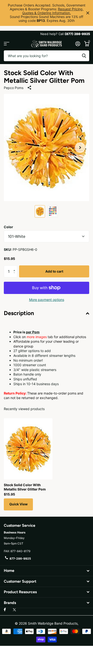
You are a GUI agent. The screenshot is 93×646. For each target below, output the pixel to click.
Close (88, 13)
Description (19, 313)
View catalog (6, 44)
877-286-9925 (20, 558)
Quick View (18, 504)
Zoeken (84, 55)
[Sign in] (77, 43)
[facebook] (5, 609)
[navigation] (40, 211)
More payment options (46, 300)
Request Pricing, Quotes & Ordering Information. (52, 11)
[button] (80, 147)
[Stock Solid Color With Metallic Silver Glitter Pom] (28, 448)
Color (8, 227)
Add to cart (54, 271)
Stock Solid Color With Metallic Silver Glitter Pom (25, 487)
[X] (14, 609)
